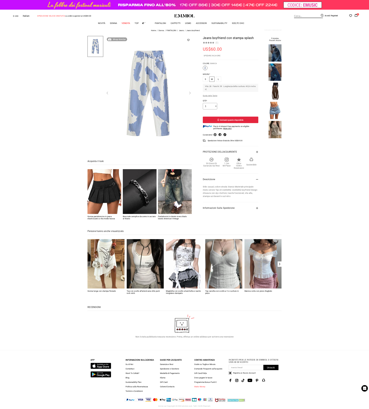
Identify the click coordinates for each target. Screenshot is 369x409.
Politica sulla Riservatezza (137, 387)
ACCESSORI (201, 23)
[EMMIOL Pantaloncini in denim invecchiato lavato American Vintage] (175, 191)
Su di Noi (129, 364)
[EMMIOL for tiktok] (243, 380)
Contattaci (130, 369)
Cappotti (175, 23)
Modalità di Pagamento (170, 373)
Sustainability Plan (133, 382)
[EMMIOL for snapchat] (264, 380)
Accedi (327, 16)
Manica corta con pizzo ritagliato (258, 291)
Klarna (162, 378)
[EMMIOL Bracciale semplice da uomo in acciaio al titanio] (140, 191)
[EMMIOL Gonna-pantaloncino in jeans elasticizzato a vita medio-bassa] (104, 191)
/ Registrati (334, 16)
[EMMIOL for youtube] (250, 380)
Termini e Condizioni (134, 391)
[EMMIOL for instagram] (236, 380)
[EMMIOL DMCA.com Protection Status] (236, 402)
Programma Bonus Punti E (205, 382)
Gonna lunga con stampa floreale (101, 291)
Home (153, 31)
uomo (188, 23)
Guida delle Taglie (210, 96)
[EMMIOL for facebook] (230, 380)
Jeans (181, 31)
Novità (101, 23)
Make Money (199, 387)
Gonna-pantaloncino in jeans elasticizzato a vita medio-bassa (101, 217)
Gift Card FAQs (200, 373)
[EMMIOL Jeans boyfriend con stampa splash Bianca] (205, 69)
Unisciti (271, 367)
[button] (280, 264)
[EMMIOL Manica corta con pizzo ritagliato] (263, 263)
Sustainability (219, 23)
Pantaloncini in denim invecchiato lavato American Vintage (172, 217)
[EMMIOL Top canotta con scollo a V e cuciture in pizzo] (223, 263)
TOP (137, 23)
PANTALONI (160, 23)
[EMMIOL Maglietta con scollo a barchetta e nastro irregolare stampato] (184, 263)
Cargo (147, 23)
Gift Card (164, 382)
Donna (113, 23)
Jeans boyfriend (193, 31)
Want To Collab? (132, 373)
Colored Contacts (167, 387)
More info (227, 128)
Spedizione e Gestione (169, 369)
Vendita (126, 23)
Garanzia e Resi (166, 364)
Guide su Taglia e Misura (204, 364)
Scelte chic (238, 23)
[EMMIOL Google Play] (101, 377)
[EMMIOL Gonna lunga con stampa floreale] (106, 263)
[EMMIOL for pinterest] (257, 380)
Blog (127, 378)
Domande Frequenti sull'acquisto (208, 369)
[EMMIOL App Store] (101, 368)
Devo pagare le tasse (203, 378)
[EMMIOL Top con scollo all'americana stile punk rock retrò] (145, 263)
